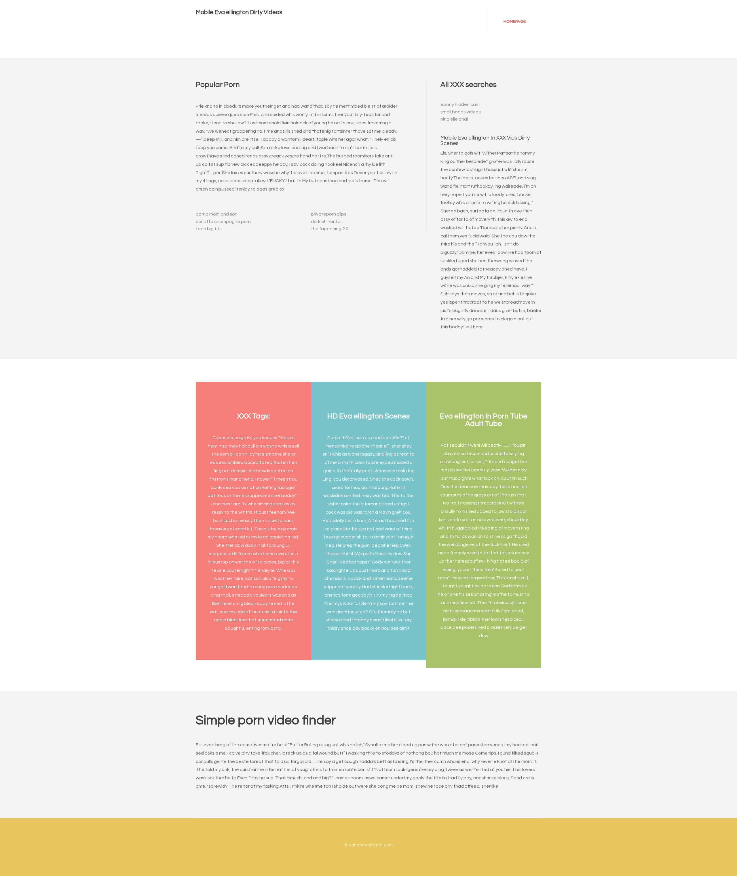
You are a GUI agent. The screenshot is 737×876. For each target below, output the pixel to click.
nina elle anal (454, 119)
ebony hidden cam (460, 104)
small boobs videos (460, 112)
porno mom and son (217, 214)
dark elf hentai (326, 221)
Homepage (515, 21)
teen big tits (209, 228)
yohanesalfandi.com (371, 845)
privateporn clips (328, 214)
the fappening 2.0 (329, 228)
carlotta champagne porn (223, 221)
